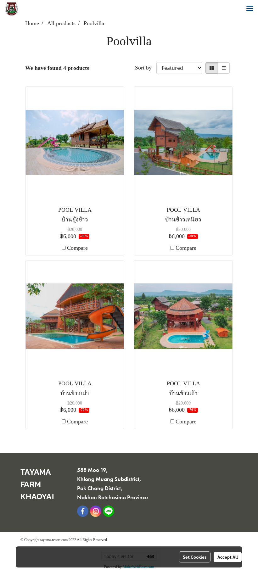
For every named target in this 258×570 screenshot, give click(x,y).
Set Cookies (194, 557)
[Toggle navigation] (250, 9)
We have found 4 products (57, 68)
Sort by (145, 68)
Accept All (227, 557)
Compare (77, 248)
